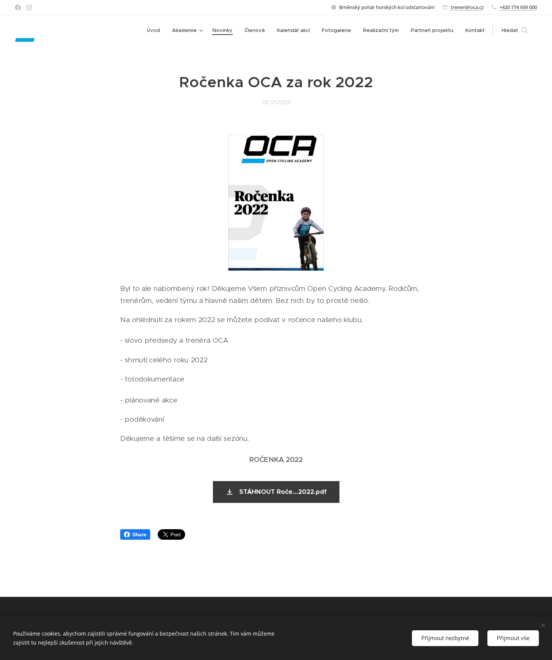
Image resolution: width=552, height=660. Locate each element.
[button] (514, 30)
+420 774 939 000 (518, 7)
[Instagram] (29, 7)
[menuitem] (155, 30)
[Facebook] (18, 7)
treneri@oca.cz (467, 7)
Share (139, 534)
